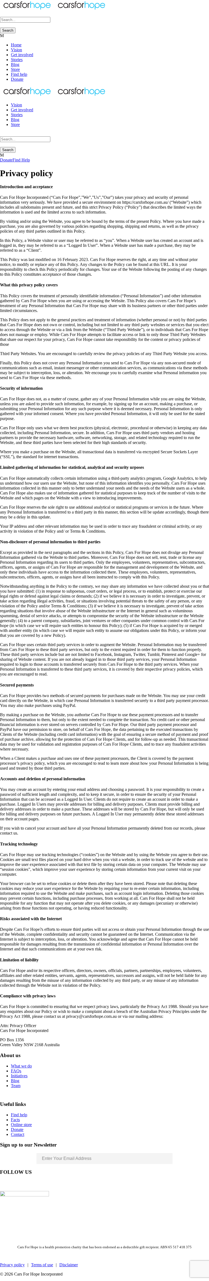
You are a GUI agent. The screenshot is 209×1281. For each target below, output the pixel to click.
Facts (15, 1119)
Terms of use (42, 1264)
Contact (17, 1134)
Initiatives (19, 1075)
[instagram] (31, 1183)
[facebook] (2, 1183)
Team (15, 1085)
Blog (15, 64)
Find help (19, 74)
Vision (16, 49)
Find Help (21, 160)
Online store (21, 1124)
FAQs (16, 1071)
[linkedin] (12, 1183)
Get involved (22, 54)
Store (15, 69)
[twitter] (22, 1183)
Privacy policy (12, 1264)
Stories (17, 59)
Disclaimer (68, 1264)
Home (16, 45)
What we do (21, 1066)
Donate (17, 79)
